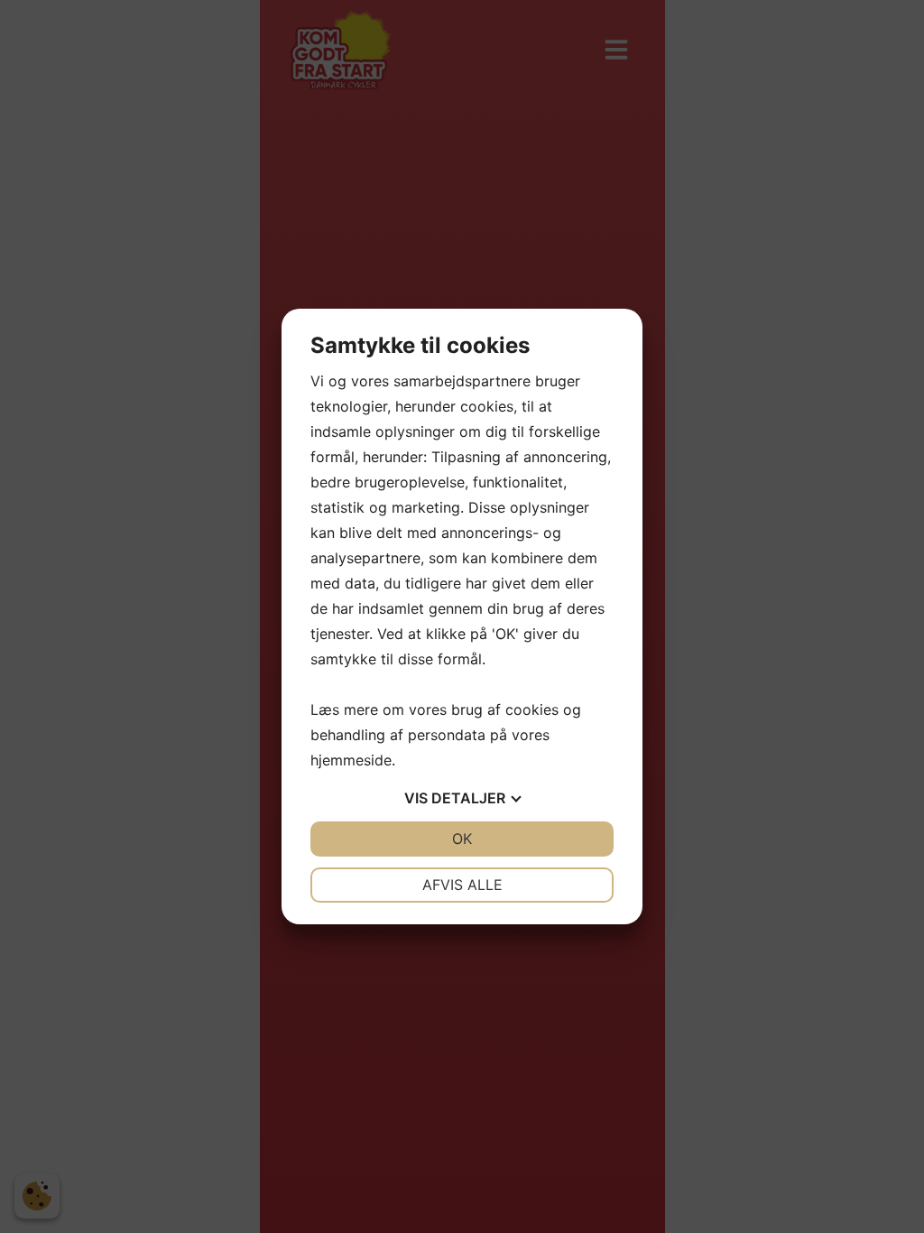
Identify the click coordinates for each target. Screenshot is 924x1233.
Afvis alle (462, 885)
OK (462, 839)
